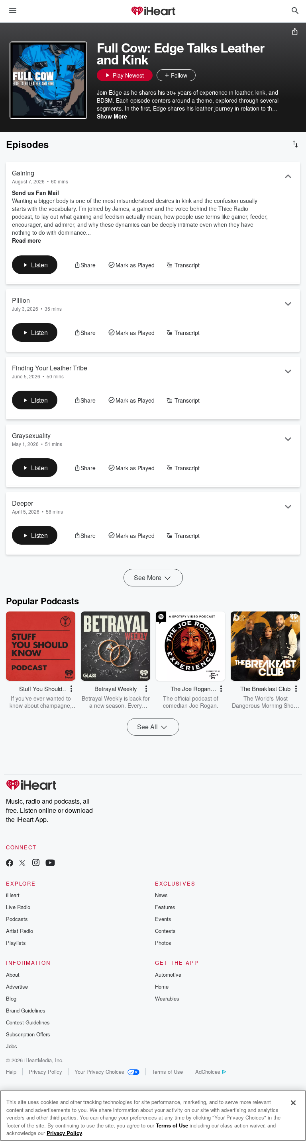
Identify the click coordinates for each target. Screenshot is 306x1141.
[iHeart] (153, 11)
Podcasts (17, 919)
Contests (165, 931)
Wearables (167, 998)
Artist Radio (19, 931)
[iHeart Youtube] (50, 863)
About (13, 974)
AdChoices (207, 1071)
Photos (163, 942)
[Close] (293, 1103)
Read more (26, 240)
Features (165, 907)
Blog (11, 998)
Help (11, 1071)
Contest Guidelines (28, 1022)
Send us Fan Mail (35, 193)
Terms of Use (167, 1071)
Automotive (168, 974)
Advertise (17, 986)
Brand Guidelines (25, 1010)
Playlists (16, 942)
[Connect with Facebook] (9, 863)
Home (162, 986)
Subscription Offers (28, 1034)
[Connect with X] (22, 863)
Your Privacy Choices (99, 1071)
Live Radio (18, 907)
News (161, 895)
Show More (112, 116)
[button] (204, 75)
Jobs (11, 1046)
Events (163, 919)
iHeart (13, 895)
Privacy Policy (45, 1071)
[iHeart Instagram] (35, 863)
